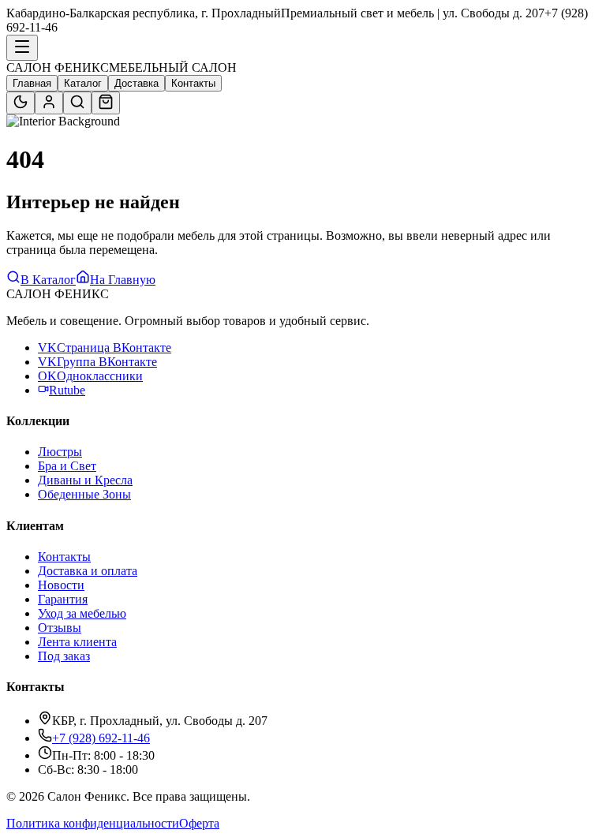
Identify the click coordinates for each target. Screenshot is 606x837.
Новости (61, 585)
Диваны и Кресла (85, 480)
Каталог (83, 83)
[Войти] (49, 103)
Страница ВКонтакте (104, 347)
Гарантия (63, 599)
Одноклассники (90, 376)
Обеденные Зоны (84, 494)
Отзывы (59, 627)
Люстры (60, 451)
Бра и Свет (67, 466)
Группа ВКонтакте (97, 361)
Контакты (193, 83)
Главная (32, 83)
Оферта (199, 823)
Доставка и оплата (87, 570)
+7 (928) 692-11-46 (101, 738)
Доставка (136, 83)
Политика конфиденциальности (92, 823)
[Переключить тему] (20, 103)
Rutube (67, 390)
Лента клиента (77, 641)
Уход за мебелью (82, 613)
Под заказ (64, 656)
